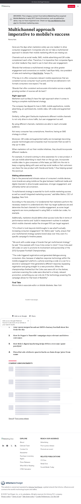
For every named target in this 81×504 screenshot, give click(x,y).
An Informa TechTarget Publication (40, 2)
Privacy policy (6, 496)
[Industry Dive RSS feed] (15, 446)
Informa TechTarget (35, 487)
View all (11, 419)
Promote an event (46, 449)
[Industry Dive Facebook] (7, 446)
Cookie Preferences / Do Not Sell (47, 496)
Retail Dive (44, 464)
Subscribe (71, 6)
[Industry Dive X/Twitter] (11, 446)
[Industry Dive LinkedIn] (3, 446)
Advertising (44, 442)
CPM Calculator (25, 469)
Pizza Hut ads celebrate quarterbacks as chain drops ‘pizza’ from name (41, 353)
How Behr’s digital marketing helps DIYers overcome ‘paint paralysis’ (39, 345)
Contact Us (24, 449)
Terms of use (16, 496)
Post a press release (22, 419)
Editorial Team (25, 446)
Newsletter (23, 453)
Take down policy (28, 496)
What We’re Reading (27, 466)
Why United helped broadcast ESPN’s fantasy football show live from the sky (41, 328)
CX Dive (43, 460)
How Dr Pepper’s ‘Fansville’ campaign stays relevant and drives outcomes (41, 336)
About (22, 442)
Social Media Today (47, 467)
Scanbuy (15, 197)
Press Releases (25, 462)
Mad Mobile (38, 73)
